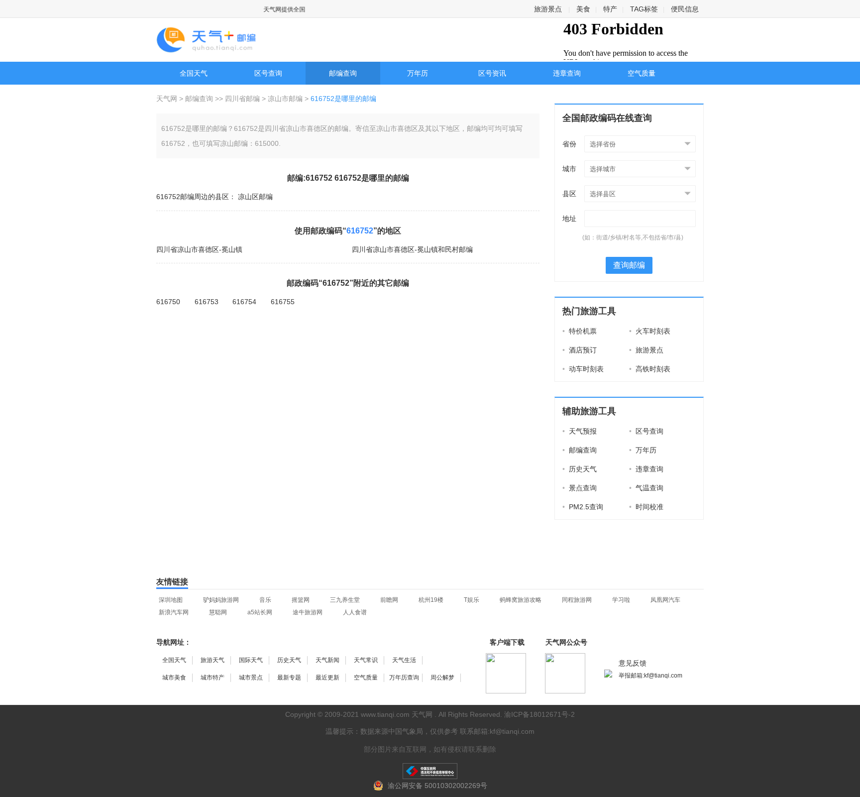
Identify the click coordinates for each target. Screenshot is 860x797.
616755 (283, 302)
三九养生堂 (345, 599)
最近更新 (327, 677)
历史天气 (579, 469)
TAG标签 (644, 9)
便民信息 (685, 9)
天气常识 (366, 660)
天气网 (167, 99)
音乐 (265, 599)
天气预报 (579, 431)
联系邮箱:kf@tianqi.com (497, 731)
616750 (168, 302)
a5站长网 (259, 612)
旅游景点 (548, 9)
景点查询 (579, 488)
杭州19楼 (431, 599)
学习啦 (621, 599)
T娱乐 (471, 599)
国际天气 (251, 660)
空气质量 (641, 73)
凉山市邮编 (285, 99)
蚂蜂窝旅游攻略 (520, 599)
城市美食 (174, 677)
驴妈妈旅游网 (221, 599)
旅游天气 (212, 660)
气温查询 (646, 488)
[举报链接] (430, 771)
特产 (610, 9)
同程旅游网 (577, 599)
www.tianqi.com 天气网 (396, 714)
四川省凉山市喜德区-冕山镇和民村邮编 (412, 249)
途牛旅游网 (307, 612)
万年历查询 (404, 677)
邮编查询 (343, 73)
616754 (244, 302)
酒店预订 (579, 350)
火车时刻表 (649, 331)
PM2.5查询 (582, 507)
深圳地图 (171, 599)
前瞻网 (389, 599)
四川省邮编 (242, 99)
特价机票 (579, 331)
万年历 (417, 73)
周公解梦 (442, 677)
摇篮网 (301, 599)
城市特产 (212, 677)
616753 (206, 302)
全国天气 (194, 73)
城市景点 (251, 677)
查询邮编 (629, 265)
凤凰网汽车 (665, 599)
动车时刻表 (583, 369)
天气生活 (404, 660)
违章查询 (567, 73)
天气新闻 (327, 660)
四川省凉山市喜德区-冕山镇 (199, 249)
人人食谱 (355, 612)
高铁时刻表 (649, 369)
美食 (583, 9)
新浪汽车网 (174, 612)
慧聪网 (218, 612)
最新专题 (289, 677)
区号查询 (268, 73)
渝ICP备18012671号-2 (539, 714)
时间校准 (646, 507)
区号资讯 (492, 73)
